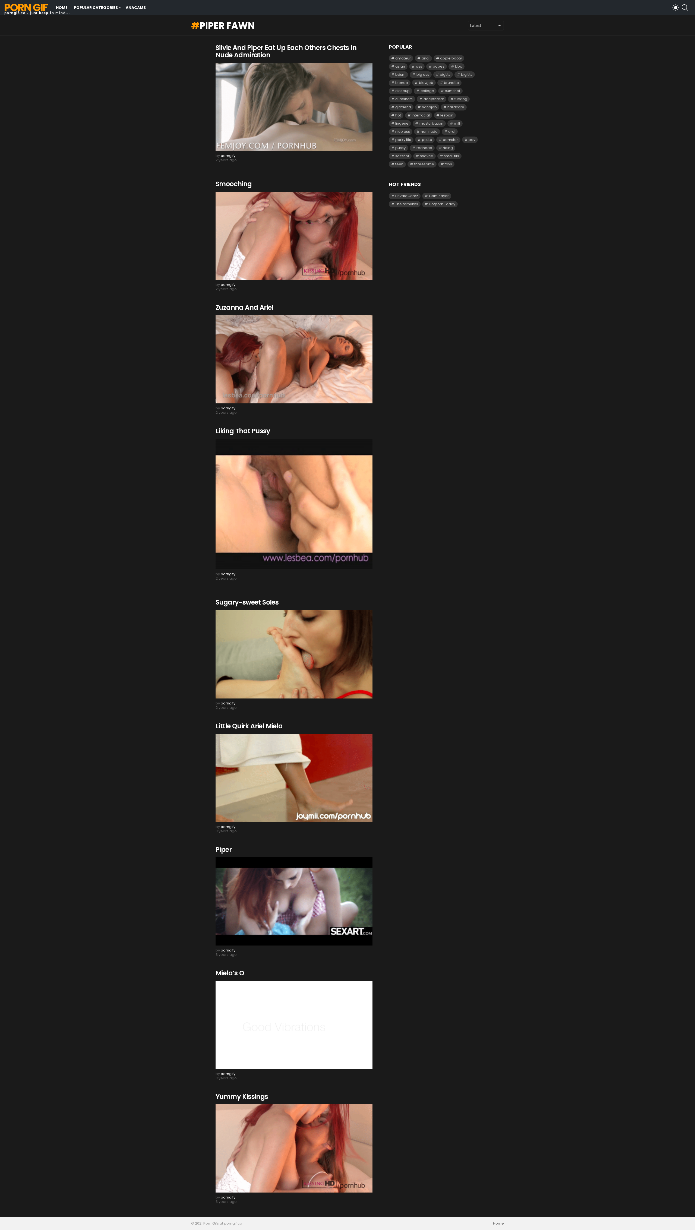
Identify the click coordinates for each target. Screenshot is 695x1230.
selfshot (402, 156)
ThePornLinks (406, 204)
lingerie (402, 123)
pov (472, 139)
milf (457, 123)
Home (62, 7)
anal (425, 58)
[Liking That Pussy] (294, 504)
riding (448, 147)
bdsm (400, 74)
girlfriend (403, 107)
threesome (424, 164)
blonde (401, 82)
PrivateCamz (406, 195)
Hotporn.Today (442, 204)
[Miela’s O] (294, 1025)
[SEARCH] (685, 7)
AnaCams (136, 7)
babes (438, 66)
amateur (403, 58)
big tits (466, 74)
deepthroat (434, 99)
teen (399, 164)
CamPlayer (439, 195)
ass (419, 66)
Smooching (234, 183)
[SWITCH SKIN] (675, 7)
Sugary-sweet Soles (247, 602)
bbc (458, 66)
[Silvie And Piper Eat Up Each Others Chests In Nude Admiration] (294, 107)
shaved (426, 156)
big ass (422, 74)
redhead (424, 147)
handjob (429, 107)
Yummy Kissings (242, 1096)
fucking (460, 99)
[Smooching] (294, 236)
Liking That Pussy (243, 430)
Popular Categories (96, 7)
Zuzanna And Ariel (244, 307)
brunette (451, 82)
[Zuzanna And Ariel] (294, 359)
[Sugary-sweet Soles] (294, 654)
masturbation (431, 123)
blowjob (426, 82)
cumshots (404, 99)
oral (451, 131)
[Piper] (294, 901)
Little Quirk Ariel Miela (249, 726)
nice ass (402, 131)
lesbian (446, 115)
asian (400, 66)
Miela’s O (230, 973)
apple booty (451, 58)
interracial (421, 115)
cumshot (452, 90)
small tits (451, 156)
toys (448, 164)
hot (398, 115)
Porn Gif (26, 7)
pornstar (450, 139)
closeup (402, 90)
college (427, 90)
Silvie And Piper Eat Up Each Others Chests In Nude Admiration (286, 51)
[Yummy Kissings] (294, 1148)
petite (427, 139)
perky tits (403, 139)
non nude (429, 131)
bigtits (445, 74)
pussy (400, 147)
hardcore (455, 107)
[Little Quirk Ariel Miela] (294, 778)
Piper (224, 849)
